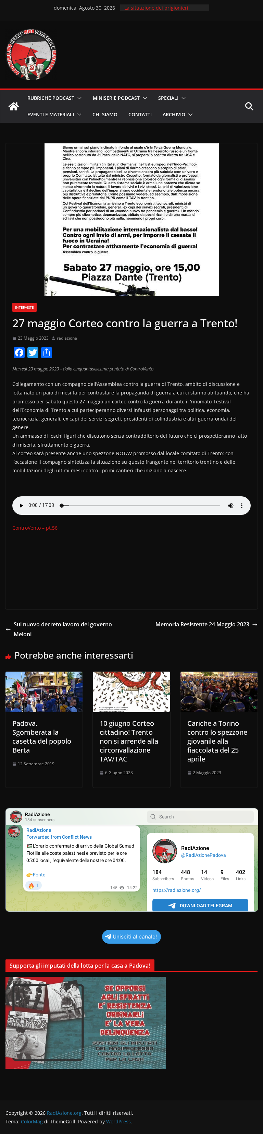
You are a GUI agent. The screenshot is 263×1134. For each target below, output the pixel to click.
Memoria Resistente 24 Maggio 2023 (202, 624)
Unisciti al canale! (135, 936)
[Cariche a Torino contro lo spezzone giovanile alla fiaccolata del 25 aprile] (219, 676)
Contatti (140, 114)
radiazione (67, 338)
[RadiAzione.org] (13, 106)
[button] (78, 98)
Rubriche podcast (50, 98)
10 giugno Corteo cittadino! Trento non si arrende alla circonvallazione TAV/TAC (129, 741)
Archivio (174, 114)
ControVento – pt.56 (35, 527)
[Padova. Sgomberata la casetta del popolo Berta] (44, 676)
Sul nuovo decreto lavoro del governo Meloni (63, 629)
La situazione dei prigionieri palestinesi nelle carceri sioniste (161, 11)
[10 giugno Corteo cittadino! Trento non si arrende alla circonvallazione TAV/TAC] (131, 676)
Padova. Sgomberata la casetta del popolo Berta (41, 737)
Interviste (24, 307)
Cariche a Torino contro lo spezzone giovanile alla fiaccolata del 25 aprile (217, 741)
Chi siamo (104, 114)
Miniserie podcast (116, 98)
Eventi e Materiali (50, 114)
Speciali (168, 98)
